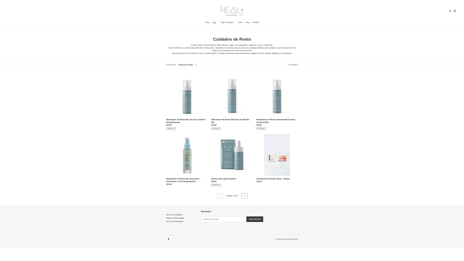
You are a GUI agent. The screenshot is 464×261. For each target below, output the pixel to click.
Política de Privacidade (175, 218)
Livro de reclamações (174, 221)
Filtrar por (171, 65)
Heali (282, 239)
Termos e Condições (174, 215)
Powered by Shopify (291, 239)
